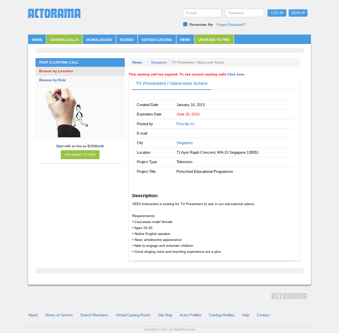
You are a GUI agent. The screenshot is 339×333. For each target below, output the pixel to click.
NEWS (185, 40)
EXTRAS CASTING (157, 40)
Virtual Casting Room (133, 315)
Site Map (165, 315)
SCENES (127, 40)
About (33, 315)
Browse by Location (56, 71)
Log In (277, 13)
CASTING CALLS (64, 40)
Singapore (159, 62)
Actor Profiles (191, 315)
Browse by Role (52, 80)
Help (245, 315)
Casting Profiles (222, 315)
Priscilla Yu (185, 124)
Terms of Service (59, 315)
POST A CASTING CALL (59, 62)
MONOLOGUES (99, 40)
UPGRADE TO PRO (214, 40)
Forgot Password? (231, 25)
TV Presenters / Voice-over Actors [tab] (171, 83)
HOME (37, 40)
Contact (263, 315)
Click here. (236, 74)
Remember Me (201, 25)
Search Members (94, 315)
